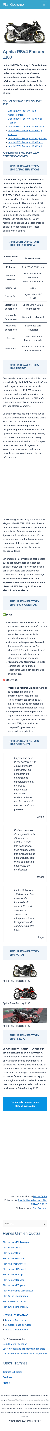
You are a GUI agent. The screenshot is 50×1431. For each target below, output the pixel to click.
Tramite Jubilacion (12, 1372)
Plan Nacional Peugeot (14, 1269)
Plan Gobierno (13, 4)
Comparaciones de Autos (18, 1324)
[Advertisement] (25, 488)
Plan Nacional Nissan (13, 1280)
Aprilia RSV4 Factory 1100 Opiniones (27, 138)
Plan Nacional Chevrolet (15, 1263)
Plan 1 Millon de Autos (14, 1301)
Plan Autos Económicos (15, 1296)
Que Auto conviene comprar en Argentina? (25, 1353)
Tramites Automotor (16, 1320)
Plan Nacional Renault (14, 1258)
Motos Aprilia (40, 1196)
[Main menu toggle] (44, 4)
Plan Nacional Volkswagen (16, 1242)
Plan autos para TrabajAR (16, 1306)
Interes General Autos (16, 1329)
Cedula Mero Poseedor (15, 1344)
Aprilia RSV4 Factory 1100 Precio (25, 146)
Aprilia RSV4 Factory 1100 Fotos (25, 142)
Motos (6, 1382)
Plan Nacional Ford (12, 1247)
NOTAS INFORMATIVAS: (16, 1315)
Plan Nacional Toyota (14, 1285)
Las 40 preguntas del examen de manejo (24, 1348)
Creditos (7, 1377)
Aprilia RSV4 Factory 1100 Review (26, 126)
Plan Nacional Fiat (12, 1253)
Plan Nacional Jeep (12, 1274)
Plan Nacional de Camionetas (18, 1290)
